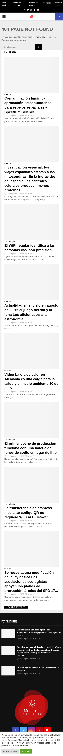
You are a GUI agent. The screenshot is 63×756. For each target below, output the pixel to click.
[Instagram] (31, 730)
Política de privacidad (33, 4)
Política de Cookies (17, 4)
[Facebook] (15, 730)
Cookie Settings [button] (10, 751)
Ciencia (7, 94)
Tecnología (9, 241)
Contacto (47, 3)
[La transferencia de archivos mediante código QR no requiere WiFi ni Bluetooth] (31, 485)
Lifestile (8, 370)
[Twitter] (23, 730)
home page (41, 37)
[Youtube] (47, 730)
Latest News (10, 52)
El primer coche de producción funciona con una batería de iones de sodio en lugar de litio (30, 448)
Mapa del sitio (58, 4)
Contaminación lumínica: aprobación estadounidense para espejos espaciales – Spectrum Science (39, 632)
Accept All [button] (26, 751)
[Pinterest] (39, 730)
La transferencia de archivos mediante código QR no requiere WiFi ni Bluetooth (28, 512)
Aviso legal (4, 4)
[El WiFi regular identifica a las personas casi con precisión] (31, 222)
